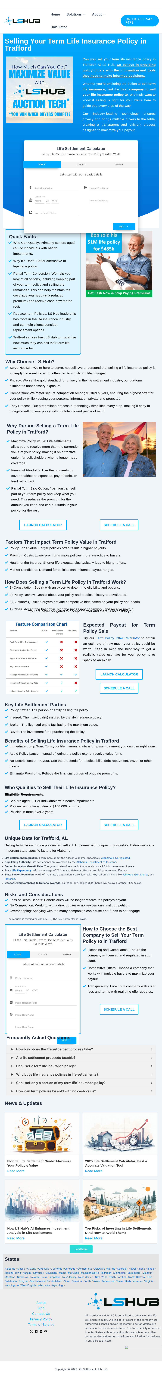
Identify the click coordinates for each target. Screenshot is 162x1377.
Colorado (70, 1268)
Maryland (74, 1272)
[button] (86, 264)
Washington (12, 1285)
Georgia (122, 1268)
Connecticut (85, 1268)
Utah (128, 1281)
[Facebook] (36, 1331)
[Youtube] (45, 1331)
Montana (10, 1277)
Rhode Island (55, 1281)
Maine (63, 1272)
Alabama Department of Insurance (97, 862)
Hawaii (132, 1268)
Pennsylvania (37, 1281)
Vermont (137, 1281)
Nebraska (23, 1277)
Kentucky (39, 1272)
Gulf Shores (141, 874)
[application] (83, 14)
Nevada (35, 1277)
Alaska (21, 1268)
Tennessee (108, 1281)
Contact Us (41, 1314)
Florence (10, 878)
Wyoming (58, 1285)
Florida (111, 1268)
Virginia (149, 1281)
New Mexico (86, 1277)
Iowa (18, 1272)
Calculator (58, 27)
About (97, 14)
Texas (120, 1281)
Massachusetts (90, 1272)
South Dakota (92, 1281)
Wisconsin (44, 1285)
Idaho (142, 1268)
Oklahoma (11, 1281)
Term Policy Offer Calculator (118, 638)
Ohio (150, 1277)
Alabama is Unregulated (115, 857)
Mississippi (134, 1272)
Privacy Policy (41, 1319)
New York (101, 1277)
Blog (41, 1308)
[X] (31, 1331)
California (57, 1268)
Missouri (147, 1272)
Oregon (23, 1281)
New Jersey (69, 1277)
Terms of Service (41, 1325)
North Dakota (137, 1277)
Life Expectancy (21, 870)
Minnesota (119, 1272)
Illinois (151, 1268)
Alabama (10, 1268)
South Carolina (73, 1281)
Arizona (32, 1268)
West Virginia (28, 1285)
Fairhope (127, 874)
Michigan (106, 1272)
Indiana (9, 1272)
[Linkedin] (41, 1331)
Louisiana (52, 1272)
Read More (16, 1171)
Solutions (74, 14)
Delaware (100, 1268)
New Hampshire (51, 1277)
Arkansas (44, 1268)
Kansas (27, 1272)
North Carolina (118, 1277)
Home (55, 14)
